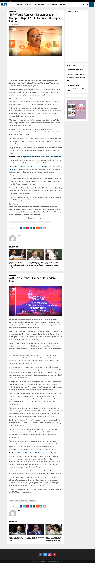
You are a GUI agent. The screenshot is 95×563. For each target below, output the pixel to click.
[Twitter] (84, 4)
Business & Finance (52, 4)
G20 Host (11, 500)
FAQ (31, 1)
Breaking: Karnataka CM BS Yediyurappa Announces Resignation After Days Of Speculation (52, 264)
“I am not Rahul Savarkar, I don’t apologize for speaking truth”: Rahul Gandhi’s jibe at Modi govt (16, 264)
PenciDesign (60, 561)
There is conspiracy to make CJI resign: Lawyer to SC (35, 537)
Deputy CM (40, 222)
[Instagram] (86, 4)
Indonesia (17, 500)
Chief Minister (33, 222)
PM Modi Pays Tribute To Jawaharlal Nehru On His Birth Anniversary (39, 157)
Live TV (70, 4)
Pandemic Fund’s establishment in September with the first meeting (39, 471)
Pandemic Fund (32, 500)
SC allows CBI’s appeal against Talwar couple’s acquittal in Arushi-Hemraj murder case (53, 538)
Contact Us (27, 1)
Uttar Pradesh (47, 222)
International (29, 4)
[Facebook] (82, 4)
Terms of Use (14, 1)
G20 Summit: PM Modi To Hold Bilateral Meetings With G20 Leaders (38, 453)
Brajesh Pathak (26, 222)
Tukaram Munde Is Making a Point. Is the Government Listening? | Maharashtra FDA (76, 79)
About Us (2, 1)
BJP (20, 222)
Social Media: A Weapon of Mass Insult (76, 74)
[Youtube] (88, 4)
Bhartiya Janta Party (14, 222)
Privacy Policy (8, 1)
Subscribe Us (21, 1)
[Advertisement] (35, 68)
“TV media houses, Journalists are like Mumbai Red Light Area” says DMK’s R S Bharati (35, 263)
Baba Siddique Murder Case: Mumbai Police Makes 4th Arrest (16, 538)
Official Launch (24, 500)
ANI (11, 24)
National (19, 4)
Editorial (62, 4)
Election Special (40, 4)
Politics (14, 11)
